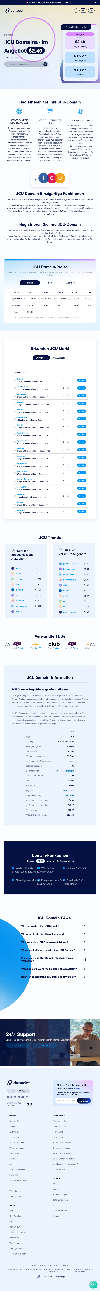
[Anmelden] (76, 10)
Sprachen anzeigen (65, 771)
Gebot (81, 380)
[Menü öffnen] (91, 10)
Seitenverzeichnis (60, 1200)
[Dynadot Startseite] (14, 10)
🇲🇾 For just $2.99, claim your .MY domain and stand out (49, 2)
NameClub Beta (59, 1169)
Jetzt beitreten (83, 1100)
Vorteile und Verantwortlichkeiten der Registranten (80, 1270)
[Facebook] (8, 1097)
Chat (46, 1045)
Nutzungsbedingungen (33, 1269)
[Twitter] (19, 1097)
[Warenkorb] (83, 10)
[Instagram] (11, 1097)
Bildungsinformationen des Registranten (53, 1270)
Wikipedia (69, 795)
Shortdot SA (68, 790)
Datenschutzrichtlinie (14, 1269)
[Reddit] (27, 1097)
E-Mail (19, 1045)
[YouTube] (22, 1097)
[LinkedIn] (15, 1097)
